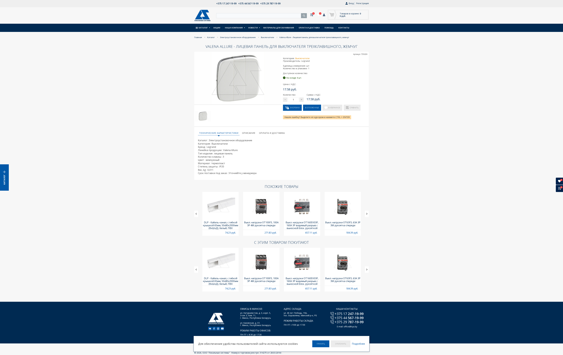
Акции (216, 27)
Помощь (329, 27)
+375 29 (349, 322)
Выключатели (302, 58)
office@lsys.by (350, 326)
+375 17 (349, 313)
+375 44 (349, 317)
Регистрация (362, 3)
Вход (351, 3)
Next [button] (367, 214)
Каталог (203, 27)
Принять (321, 344)
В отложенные (312, 107)
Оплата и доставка (309, 27)
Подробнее (358, 343)
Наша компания (234, 27)
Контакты (343, 27)
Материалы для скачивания (278, 27)
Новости (253, 27)
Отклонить (340, 344)
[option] (220, 214)
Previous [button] (196, 214)
